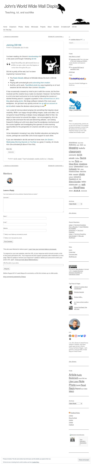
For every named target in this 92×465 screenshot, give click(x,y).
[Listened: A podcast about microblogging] (79, 285)
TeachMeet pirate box (33, 85)
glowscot (71, 166)
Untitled (71, 416)
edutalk (72, 158)
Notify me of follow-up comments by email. (16, 234)
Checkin (80, 378)
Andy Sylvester (73, 236)
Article (72, 374)
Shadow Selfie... (78, 297)
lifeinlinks (83, 171)
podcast (71, 177)
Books (27, 27)
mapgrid (75, 174)
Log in (70, 250)
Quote (78, 385)
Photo (72, 385)
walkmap (71, 188)
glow (81, 161)
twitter (83, 181)
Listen (76, 381)
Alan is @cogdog (73, 227)
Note (81, 381)
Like (71, 381)
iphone (81, 169)
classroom (75, 151)
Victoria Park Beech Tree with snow (80, 308)
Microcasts (34, 27)
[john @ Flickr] (79, 336)
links (70, 174)
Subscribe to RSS (75, 59)
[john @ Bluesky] (82, 336)
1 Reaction (50, 159)
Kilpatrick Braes (74, 171)
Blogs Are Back (73, 418)
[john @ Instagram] (76, 336)
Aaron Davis (80, 142)
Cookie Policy (35, 462)
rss (80, 179)
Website (5, 228)
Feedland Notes (75, 413)
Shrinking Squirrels (79, 292)
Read (83, 384)
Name (5, 216)
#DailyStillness (73, 142)
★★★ (71, 190)
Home (5, 27)
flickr (73, 161)
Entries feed (72, 252)
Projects (42, 27)
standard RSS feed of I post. (77, 68)
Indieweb (73, 168)
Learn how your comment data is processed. (42, 249)
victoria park (73, 184)
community (72, 155)
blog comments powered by (14, 277)
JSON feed (72, 72)
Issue (86, 378)
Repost (78, 388)
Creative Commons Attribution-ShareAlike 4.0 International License (76, 272)
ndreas (70, 225)
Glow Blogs (73, 164)
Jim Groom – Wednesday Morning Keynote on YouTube (30, 140)
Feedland (71, 425)
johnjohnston (72, 230)
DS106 (74, 27)
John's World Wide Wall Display (31, 6)
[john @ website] (70, 339)
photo (82, 174)
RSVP (82, 388)
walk (83, 184)
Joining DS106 (13, 44)
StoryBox (42, 87)
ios (78, 169)
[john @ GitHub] (70, 336)
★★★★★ (84, 191)
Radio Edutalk (18, 78)
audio (78, 145)
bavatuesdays (34, 56)
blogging (73, 147)
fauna (83, 157)
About (49, 27)
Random (56, 27)
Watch (71, 391)
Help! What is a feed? (74, 56)
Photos (20, 27)
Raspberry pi (73, 179)
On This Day (7, 30)
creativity (36, 159)
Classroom (12, 27)
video (79, 184)
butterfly (82, 148)
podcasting (77, 177)
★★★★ (76, 190)
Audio (79, 374)
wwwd (19, 159)
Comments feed (73, 254)
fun (45, 159)
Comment (6, 197)
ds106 (34, 59)
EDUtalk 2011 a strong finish (56, 36)
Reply (72, 388)
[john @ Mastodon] (85, 336)
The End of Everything (80, 225)
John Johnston (72, 213)
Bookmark (73, 377)
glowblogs (83, 164)
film (70, 161)
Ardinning (72, 144)
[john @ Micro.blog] (73, 336)
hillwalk (86, 166)
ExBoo (77, 158)
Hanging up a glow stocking (10, 36)
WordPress (79, 187)
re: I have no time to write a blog (81, 303)
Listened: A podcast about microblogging (81, 287)
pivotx (21, 101)
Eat (83, 378)
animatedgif (30, 159)
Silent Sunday (75, 181)
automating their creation (41, 82)
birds (85, 145)
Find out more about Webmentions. (26, 260)
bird (81, 145)
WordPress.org (72, 257)
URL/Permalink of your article (11, 263)
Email (5, 222)
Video (85, 389)
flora (77, 161)
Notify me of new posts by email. (13, 238)
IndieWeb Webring (75, 39)
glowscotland (78, 166)
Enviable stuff (65, 27)
